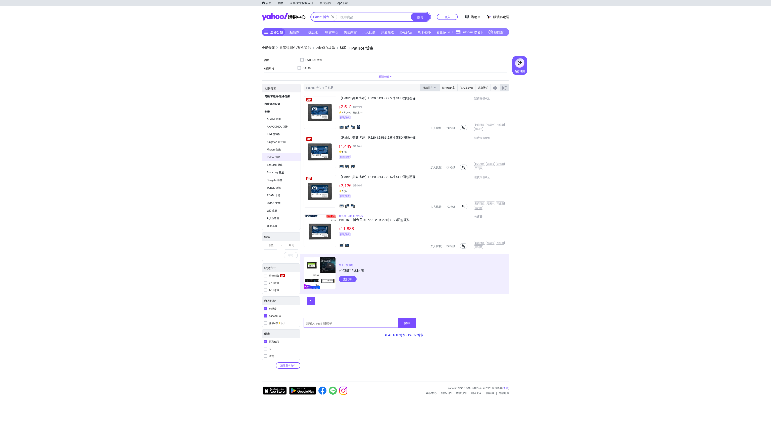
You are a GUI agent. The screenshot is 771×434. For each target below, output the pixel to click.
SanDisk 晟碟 (275, 165)
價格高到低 (466, 87)
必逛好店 (406, 32)
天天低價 (368, 32)
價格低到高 (448, 87)
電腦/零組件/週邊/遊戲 (277, 96)
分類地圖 (504, 393)
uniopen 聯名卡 (472, 32)
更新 (505, 388)
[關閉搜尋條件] (332, 16)
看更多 (441, 32)
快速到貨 (350, 32)
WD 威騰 (272, 210)
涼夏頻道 (387, 32)
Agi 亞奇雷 (273, 218)
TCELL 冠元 (274, 187)
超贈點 (499, 32)
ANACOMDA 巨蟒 (277, 126)
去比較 (348, 279)
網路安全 (476, 393)
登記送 (313, 32)
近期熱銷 (483, 87)
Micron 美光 (274, 149)
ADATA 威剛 (274, 119)
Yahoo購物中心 (284, 17)
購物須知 (461, 393)
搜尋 (407, 323)
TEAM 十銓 (273, 195)
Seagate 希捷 (274, 180)
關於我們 (446, 393)
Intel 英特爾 (273, 134)
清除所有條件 (288, 365)
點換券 (294, 32)
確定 (290, 255)
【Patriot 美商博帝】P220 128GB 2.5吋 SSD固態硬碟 (377, 138)
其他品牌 (272, 226)
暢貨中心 (331, 32)
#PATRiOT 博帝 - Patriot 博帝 (404, 335)
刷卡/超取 (424, 32)
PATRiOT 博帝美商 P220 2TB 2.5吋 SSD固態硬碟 (374, 220)
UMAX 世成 (273, 203)
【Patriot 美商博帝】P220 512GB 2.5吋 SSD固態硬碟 (377, 98)
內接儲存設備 (272, 104)
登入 (447, 17)
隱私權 (490, 393)
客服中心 (431, 393)
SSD (267, 111)
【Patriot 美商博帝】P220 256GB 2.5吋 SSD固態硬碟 (377, 177)
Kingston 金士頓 (276, 142)
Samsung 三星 (275, 172)
